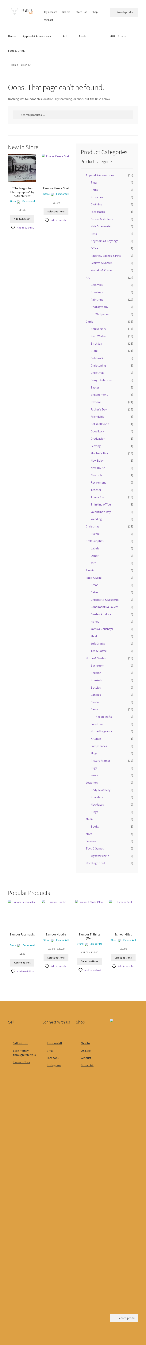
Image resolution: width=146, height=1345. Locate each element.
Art (65, 36)
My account (50, 12)
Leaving (96, 446)
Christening (98, 365)
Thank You (97, 497)
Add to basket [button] (22, 219)
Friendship (97, 416)
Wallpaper (102, 314)
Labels (95, 548)
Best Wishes (98, 336)
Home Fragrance (101, 731)
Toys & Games (95, 848)
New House (98, 468)
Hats (94, 234)
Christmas (97, 372)
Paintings (97, 299)
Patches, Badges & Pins (106, 255)
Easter (95, 387)
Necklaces (97, 804)
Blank (94, 351)
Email (50, 1050)
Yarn (93, 563)
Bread (94, 585)
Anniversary (98, 329)
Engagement (99, 394)
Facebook (53, 1058)
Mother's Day (99, 453)
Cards (82, 36)
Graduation (98, 438)
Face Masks (98, 212)
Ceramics (97, 285)
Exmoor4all (28, 201)
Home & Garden (96, 658)
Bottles (96, 687)
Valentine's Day (101, 512)
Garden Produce (101, 614)
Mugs (94, 753)
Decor (94, 709)
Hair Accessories (101, 226)
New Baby (97, 460)
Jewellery (92, 782)
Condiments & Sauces (104, 607)
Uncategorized (95, 863)
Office (94, 248)
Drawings (97, 292)
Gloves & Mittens (102, 219)
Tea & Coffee (99, 651)
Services (91, 841)
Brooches (97, 197)
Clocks (95, 702)
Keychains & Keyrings (104, 241)
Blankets (96, 680)
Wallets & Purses (102, 270)
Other (94, 556)
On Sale (86, 1050)
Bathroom (97, 665)
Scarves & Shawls (102, 263)
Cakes (94, 592)
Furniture (97, 724)
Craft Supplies (95, 541)
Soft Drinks (98, 643)
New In (85, 1043)
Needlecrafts (103, 717)
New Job (96, 475)
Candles (96, 695)
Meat (94, 636)
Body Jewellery (100, 790)
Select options (56, 211)
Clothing (96, 204)
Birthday (96, 343)
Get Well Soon (100, 424)
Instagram (54, 1065)
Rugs (94, 768)
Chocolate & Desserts (105, 600)
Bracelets (97, 797)
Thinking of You (101, 504)
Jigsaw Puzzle (100, 856)
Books (95, 826)
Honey (95, 621)
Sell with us (20, 1043)
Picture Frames (100, 760)
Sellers (66, 12)
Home (12, 36)
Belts (94, 190)
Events (90, 570)
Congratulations (101, 380)
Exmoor (96, 402)
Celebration (98, 358)
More (89, 834)
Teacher (96, 490)
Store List (81, 12)
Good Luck (97, 431)
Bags (94, 182)
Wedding (96, 519)
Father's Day (99, 409)
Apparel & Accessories (37, 36)
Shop (95, 12)
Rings (94, 812)
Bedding (96, 673)
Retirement (98, 482)
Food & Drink (16, 50)
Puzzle (95, 534)
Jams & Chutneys (102, 629)
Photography (99, 307)
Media (89, 819)
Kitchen (96, 738)
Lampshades (99, 746)
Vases (94, 775)
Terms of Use (21, 1062)
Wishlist (48, 20)
